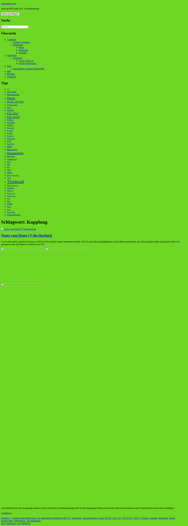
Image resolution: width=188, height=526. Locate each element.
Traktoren (17, 58)
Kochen (9, 133)
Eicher (9, 108)
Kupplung (163, 518)
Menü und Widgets (10, 14)
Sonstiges (11, 76)
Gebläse (144, 518)
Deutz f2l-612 (15, 101)
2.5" (8, 89)
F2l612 (10, 120)
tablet (9, 172)
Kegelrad (10, 131)
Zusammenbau (14, 214)
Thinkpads (18, 45)
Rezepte (11, 74)
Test (9, 177)
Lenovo (10, 143)
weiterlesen (6, 513)
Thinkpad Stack (12, 185)
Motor (172, 518)
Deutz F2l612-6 (26, 61)
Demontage (13, 94)
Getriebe (11, 122)
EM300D (10, 110)
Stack (9, 162)
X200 (9, 204)
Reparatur (23, 50)
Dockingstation (12, 105)
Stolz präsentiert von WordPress (16, 523)
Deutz (11, 98)
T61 (8, 167)
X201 (9, 207)
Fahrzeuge (12, 55)
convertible (11, 92)
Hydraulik (10, 128)
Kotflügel (10, 136)
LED (9, 141)
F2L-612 (12, 113)
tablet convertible (13, 175)
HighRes (10, 125)
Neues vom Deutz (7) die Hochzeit (26, 235)
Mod (9, 146)
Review (11, 156)
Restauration (15, 153)
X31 (8, 199)
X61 (8, 201)
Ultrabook (10, 188)
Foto (9, 66)
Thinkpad (15, 181)
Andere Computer (21, 42)
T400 (9, 170)
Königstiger (11, 139)
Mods (21, 47)
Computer (11, 39)
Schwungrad (20, 521)
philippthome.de (8, 3)
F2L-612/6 (13, 116)
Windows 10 (11, 196)
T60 (8, 165)
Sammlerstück (12, 159)
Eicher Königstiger (27, 63)
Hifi (9, 71)
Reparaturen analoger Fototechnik (28, 68)
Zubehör (23, 53)
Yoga (9, 209)
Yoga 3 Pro (11, 212)
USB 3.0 (10, 191)
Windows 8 (11, 193)
